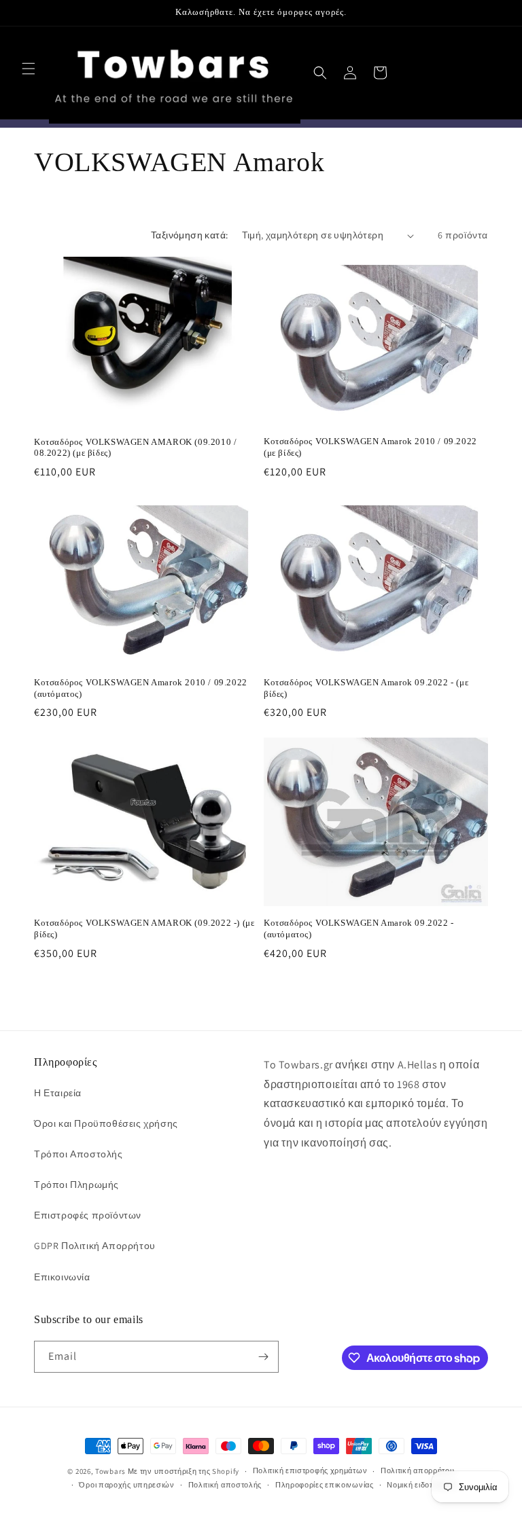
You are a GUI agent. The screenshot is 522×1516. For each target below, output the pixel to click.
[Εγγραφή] (263, 1357)
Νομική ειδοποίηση (421, 1485)
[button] (29, 69)
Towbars (110, 1471)
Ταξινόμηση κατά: (189, 235)
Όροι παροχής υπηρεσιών (126, 1485)
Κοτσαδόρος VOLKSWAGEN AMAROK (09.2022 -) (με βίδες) (144, 928)
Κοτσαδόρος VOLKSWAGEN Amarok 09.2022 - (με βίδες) (366, 688)
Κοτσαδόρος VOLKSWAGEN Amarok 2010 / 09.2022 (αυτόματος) (140, 688)
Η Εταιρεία (58, 1093)
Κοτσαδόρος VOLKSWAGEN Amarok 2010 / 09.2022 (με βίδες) (370, 447)
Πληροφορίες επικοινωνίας (324, 1485)
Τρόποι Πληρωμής (76, 1184)
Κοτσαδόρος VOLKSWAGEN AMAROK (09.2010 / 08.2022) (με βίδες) (135, 447)
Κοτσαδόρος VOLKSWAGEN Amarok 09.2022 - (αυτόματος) (359, 928)
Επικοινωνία (62, 1277)
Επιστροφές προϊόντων (87, 1215)
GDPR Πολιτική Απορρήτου (95, 1246)
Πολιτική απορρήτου (418, 1470)
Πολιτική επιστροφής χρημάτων (310, 1470)
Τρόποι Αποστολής (78, 1154)
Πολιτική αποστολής (225, 1485)
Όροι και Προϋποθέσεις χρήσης (106, 1123)
